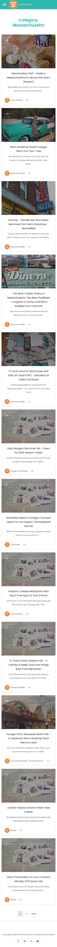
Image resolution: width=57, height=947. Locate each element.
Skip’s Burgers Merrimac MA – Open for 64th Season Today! (28, 450)
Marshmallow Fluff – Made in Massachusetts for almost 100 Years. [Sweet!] (28, 77)
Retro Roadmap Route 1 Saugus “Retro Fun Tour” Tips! (28, 149)
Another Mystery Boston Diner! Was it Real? (28, 810)
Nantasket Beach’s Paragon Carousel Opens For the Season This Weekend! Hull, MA (28, 522)
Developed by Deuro (44, 934)
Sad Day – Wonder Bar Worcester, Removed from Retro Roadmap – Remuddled (28, 224)
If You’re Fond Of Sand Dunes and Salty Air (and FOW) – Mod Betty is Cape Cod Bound (28, 375)
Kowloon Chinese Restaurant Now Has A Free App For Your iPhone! (29, 593)
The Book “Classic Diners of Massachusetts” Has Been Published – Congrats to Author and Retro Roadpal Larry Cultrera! (28, 300)
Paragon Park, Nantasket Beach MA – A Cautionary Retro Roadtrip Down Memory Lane (28, 738)
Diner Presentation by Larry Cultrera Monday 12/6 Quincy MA (28, 879)
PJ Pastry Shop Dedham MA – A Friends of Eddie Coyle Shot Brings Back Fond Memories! (29, 665)
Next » (34, 913)
